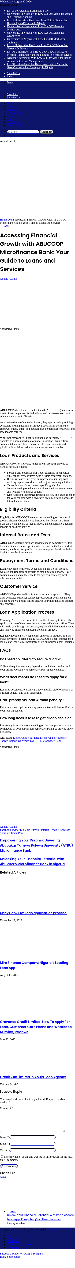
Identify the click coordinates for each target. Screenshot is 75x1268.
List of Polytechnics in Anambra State (27, 10)
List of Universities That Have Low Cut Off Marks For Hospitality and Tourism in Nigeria (37, 22)
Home (10, 103)
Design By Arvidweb (59, 1229)
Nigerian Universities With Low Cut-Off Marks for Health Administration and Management (39, 59)
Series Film (13, 122)
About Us (12, 1234)
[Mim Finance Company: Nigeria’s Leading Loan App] (34, 955)
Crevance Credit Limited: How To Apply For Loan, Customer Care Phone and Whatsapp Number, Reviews (36, 1026)
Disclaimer (13, 1241)
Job (9, 119)
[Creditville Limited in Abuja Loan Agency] (26, 1069)
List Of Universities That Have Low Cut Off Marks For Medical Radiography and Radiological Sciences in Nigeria (39, 53)
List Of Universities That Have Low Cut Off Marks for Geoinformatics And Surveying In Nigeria (37, 66)
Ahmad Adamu (8, 278)
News (10, 106)
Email (4, 1143)
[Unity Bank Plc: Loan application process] (27, 905)
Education (12, 109)
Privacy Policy (15, 1247)
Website (4, 1150)
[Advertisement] (37, 180)
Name (4, 1137)
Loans (10, 116)
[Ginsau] (5, 88)
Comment (6, 1108)
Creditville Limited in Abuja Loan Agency (33, 1077)
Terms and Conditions (19, 1244)
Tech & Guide (15, 112)
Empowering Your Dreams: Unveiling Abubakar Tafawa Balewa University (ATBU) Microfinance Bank (33, 739)
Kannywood (14, 125)
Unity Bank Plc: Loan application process (33, 913)
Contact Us (13, 1238)
